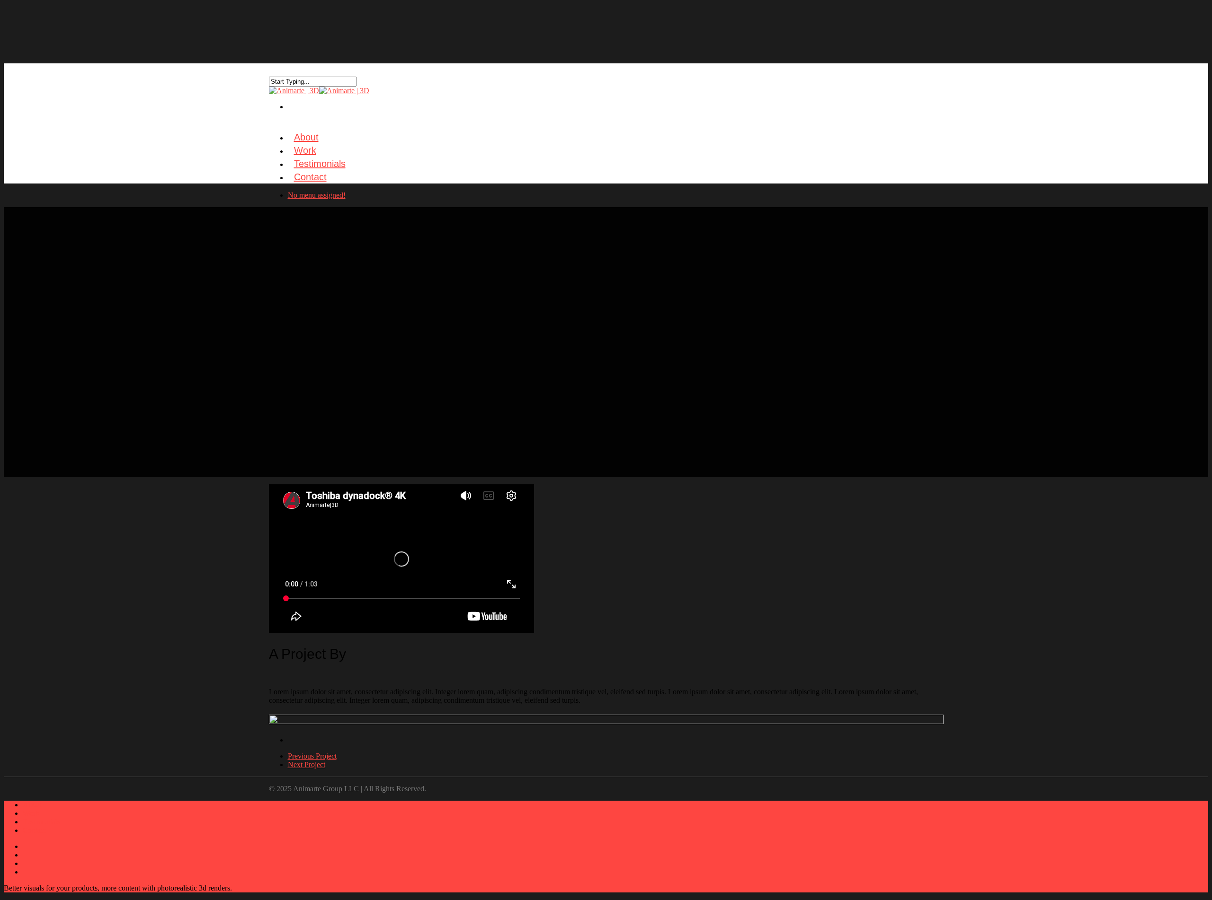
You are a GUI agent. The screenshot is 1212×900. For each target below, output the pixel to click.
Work (31, 813)
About (32, 805)
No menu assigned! (317, 195)
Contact (310, 177)
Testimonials (41, 822)
